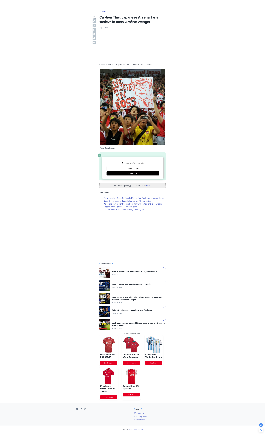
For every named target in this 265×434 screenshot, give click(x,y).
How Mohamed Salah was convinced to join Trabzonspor (136, 271)
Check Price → (108, 363)
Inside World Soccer (136, 430)
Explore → (131, 394)
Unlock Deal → (108, 397)
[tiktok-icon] (81, 409)
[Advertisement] (132, 46)
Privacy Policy (142, 416)
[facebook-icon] (77, 409)
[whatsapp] (94, 30)
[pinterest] (94, 38)
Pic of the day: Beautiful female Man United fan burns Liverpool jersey (134, 198)
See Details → (131, 363)
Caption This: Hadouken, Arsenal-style (120, 207)
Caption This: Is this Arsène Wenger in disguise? (124, 209)
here (148, 185)
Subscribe (132, 173)
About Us (140, 413)
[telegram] (94, 34)
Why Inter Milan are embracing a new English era (132, 310)
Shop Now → (154, 363)
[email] (94, 42)
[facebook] (94, 21)
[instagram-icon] (85, 409)
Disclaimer (140, 420)
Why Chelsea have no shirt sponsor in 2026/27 (132, 284)
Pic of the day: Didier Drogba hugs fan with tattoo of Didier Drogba (133, 204)
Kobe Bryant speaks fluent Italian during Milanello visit (127, 201)
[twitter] (94, 25)
